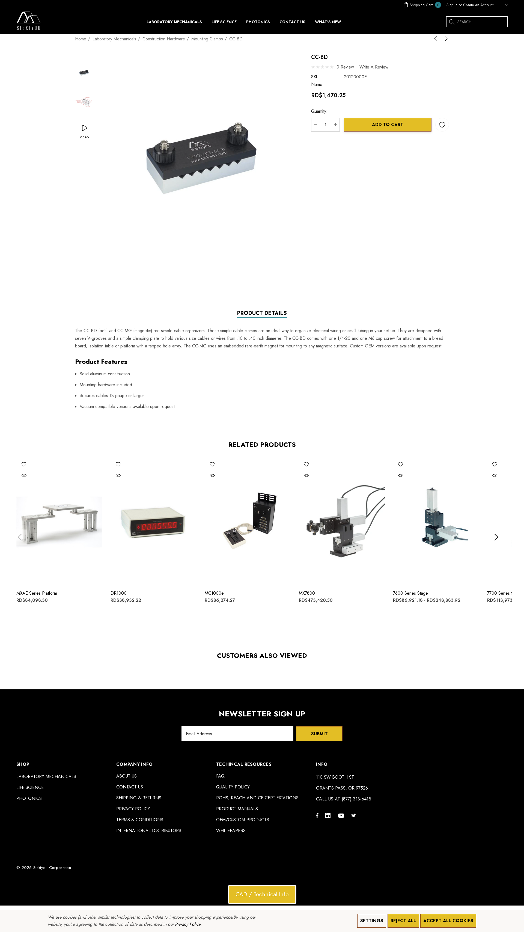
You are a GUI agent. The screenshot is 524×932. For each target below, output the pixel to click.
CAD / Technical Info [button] (262, 894)
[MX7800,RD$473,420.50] (342, 521)
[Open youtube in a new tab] (342, 815)
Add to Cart (387, 124)
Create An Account (478, 5)
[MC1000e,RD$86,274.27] (248, 521)
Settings (371, 921)
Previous (19, 536)
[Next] (445, 38)
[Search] (451, 21)
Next (496, 536)
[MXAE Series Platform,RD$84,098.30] (59, 521)
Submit (319, 734)
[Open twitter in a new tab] (354, 815)
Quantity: (319, 111)
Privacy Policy (187, 924)
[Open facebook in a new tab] (317, 815)
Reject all (403, 921)
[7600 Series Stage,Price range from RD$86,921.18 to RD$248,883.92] (436, 521)
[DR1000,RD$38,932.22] (153, 521)
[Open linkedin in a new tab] (329, 815)
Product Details (262, 313)
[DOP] (502, 5)
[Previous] (436, 38)
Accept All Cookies (448, 921)
